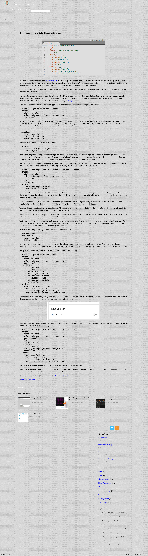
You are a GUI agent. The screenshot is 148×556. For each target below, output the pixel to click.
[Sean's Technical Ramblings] (7, 4)
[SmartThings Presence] (23, 422)
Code (100, 475)
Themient (144, 554)
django (121, 517)
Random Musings (104, 491)
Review (123, 537)
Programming (113, 537)
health (116, 521)
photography (121, 533)
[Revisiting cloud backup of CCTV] (62, 408)
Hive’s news (102, 438)
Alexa (102, 512)
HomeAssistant (51, 81)
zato (102, 549)
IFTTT (103, 529)
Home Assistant (68, 376)
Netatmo (111, 533)
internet (117, 529)
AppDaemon (121, 512)
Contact (27, 9)
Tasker (111, 545)
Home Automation (28, 379)
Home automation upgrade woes (109, 459)
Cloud (113, 517)
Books (100, 471)
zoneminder (110, 549)
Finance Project (103, 479)
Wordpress (120, 545)
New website (102, 452)
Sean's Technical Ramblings (22, 4)
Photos (19, 9)
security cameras (106, 541)
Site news (101, 495)
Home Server (118, 525)
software (103, 545)
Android (110, 512)
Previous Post (21, 387)
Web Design (102, 503)
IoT (76, 376)
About (12, 9)
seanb (24, 376)
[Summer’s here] (100, 407)
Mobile (100, 487)
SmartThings (119, 541)
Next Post (127, 389)
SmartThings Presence (36, 414)
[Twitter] (112, 428)
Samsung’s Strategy (105, 445)
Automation (58, 376)
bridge (70, 100)
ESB (102, 521)
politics (103, 537)
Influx (110, 529)
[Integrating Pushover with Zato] (24, 408)
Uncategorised (103, 499)
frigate (109, 521)
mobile (103, 533)
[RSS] (117, 428)
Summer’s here (110, 400)
